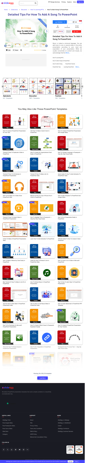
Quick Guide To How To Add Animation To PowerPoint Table (69, 174)
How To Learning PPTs (58, 57)
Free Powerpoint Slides (8, 425)
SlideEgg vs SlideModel (64, 423)
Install (77, 31)
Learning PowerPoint (69, 67)
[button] (46, 31)
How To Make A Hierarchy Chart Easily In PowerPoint (14, 261)
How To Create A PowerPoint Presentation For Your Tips (14, 131)
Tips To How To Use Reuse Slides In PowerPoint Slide (40, 304)
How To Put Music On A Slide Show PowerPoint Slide (12, 196)
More (74, 2)
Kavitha (77, 27)
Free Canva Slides (7, 428)
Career (60, 425)
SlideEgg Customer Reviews (65, 431)
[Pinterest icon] (21, 50)
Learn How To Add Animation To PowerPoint (42, 238)
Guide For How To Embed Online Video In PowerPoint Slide (14, 369)
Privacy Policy (34, 425)
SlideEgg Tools (6, 420)
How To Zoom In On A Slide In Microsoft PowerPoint (68, 261)
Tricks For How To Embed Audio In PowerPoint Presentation (12, 347)
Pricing (64, 2)
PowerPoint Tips (57, 67)
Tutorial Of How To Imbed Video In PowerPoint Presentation (12, 218)
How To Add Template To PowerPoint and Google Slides (69, 196)
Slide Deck (5, 431)
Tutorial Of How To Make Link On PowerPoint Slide (39, 174)
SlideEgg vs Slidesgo (63, 420)
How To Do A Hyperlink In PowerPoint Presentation (40, 347)
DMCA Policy (33, 431)
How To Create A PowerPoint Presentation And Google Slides (69, 131)
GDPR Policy (33, 434)
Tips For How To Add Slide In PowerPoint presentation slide (14, 304)
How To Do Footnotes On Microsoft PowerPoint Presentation (12, 325)
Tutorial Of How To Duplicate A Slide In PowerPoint (13, 153)
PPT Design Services (54, 2)
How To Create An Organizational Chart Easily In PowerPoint (41, 153)
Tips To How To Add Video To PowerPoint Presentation (69, 282)
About (31, 420)
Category (5, 434)
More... (78, 67)
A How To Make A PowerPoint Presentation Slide (14, 239)
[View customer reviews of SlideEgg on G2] (79, 449)
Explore (69, 2)
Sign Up (80, 2)
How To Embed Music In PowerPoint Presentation (40, 282)
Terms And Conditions (36, 428)
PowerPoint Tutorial (70, 63)
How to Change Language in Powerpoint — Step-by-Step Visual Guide (70, 153)
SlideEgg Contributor (63, 428)
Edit (78, 21)
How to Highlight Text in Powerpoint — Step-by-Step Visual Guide (41, 218)
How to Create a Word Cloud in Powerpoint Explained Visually (42, 325)
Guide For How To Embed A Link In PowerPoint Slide (39, 261)
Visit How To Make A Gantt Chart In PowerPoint (39, 131)
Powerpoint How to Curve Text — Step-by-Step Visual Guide (70, 347)
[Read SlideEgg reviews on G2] (70, 449)
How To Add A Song (57, 63)
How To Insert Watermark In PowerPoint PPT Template (70, 304)
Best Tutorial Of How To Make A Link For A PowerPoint (14, 282)
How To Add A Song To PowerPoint (61, 60)
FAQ (31, 423)
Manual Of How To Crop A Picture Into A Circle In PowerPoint (41, 196)
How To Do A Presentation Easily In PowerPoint (67, 218)
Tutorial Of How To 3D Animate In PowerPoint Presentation (12, 174)
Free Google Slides (7, 423)
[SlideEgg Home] (42, 387)
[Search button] (36, 3)
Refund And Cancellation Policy (38, 437)
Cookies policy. (63, 461)
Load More (43, 378)
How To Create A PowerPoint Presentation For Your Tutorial (69, 325)
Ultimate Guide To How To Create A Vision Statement (69, 239)
